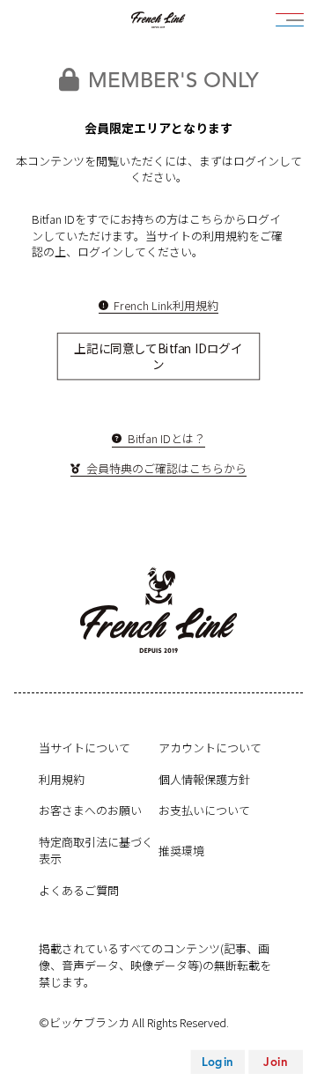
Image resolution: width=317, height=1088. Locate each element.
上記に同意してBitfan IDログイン (158, 356)
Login (218, 1062)
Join (275, 1062)
